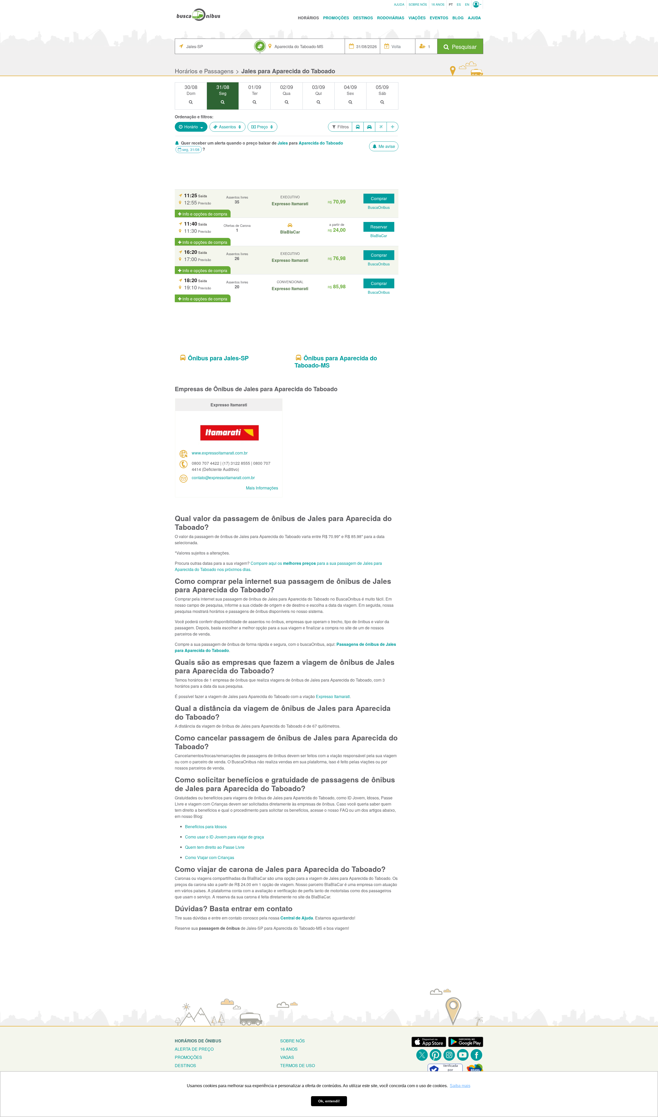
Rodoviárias (390, 18)
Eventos (439, 18)
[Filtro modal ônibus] (358, 127)
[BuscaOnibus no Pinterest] (435, 1055)
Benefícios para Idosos (206, 826)
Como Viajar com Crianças (209, 857)
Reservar (378, 227)
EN (467, 4)
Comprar (379, 198)
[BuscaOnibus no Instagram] (449, 1055)
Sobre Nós (418, 4)
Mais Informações (262, 488)
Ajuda (399, 4)
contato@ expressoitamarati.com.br (223, 477)
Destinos (363, 18)
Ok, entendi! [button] (329, 1101)
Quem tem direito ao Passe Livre (214, 847)
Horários (308, 18)
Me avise (386, 146)
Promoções (336, 18)
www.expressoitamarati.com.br (220, 453)
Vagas (287, 1057)
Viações (417, 18)
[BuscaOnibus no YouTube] (463, 1055)
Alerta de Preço (194, 1049)
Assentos (227, 127)
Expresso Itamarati (333, 696)
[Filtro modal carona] (369, 127)
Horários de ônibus (198, 1041)
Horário (191, 127)
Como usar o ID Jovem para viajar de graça (224, 837)
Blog (458, 18)
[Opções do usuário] (477, 4)
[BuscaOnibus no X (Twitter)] (422, 1055)
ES (459, 4)
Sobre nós (292, 1041)
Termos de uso (297, 1065)
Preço (262, 127)
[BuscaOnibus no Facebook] (476, 1055)
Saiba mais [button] (460, 1086)
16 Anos (437, 4)
